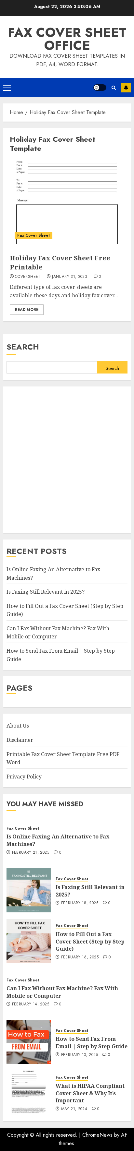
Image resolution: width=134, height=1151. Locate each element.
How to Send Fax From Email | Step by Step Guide (91, 1042)
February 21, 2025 (30, 852)
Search (23, 346)
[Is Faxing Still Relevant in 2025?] (29, 890)
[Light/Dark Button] (99, 87)
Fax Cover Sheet (33, 235)
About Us (18, 725)
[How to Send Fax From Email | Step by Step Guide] (29, 1042)
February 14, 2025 (30, 1004)
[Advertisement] (67, 460)
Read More (26, 310)
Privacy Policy (24, 776)
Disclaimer (20, 739)
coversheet (28, 276)
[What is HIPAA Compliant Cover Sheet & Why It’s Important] (29, 1093)
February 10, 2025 (79, 1055)
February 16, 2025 (80, 957)
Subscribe (126, 87)
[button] (7, 87)
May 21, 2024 (74, 1109)
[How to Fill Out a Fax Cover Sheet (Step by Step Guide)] (29, 941)
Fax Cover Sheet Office (67, 39)
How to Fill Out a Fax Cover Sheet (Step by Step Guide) (90, 941)
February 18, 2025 (79, 903)
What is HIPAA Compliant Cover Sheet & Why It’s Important (90, 1093)
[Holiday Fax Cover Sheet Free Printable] (67, 202)
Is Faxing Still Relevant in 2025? (46, 591)
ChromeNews (97, 1135)
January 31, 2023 (69, 276)
